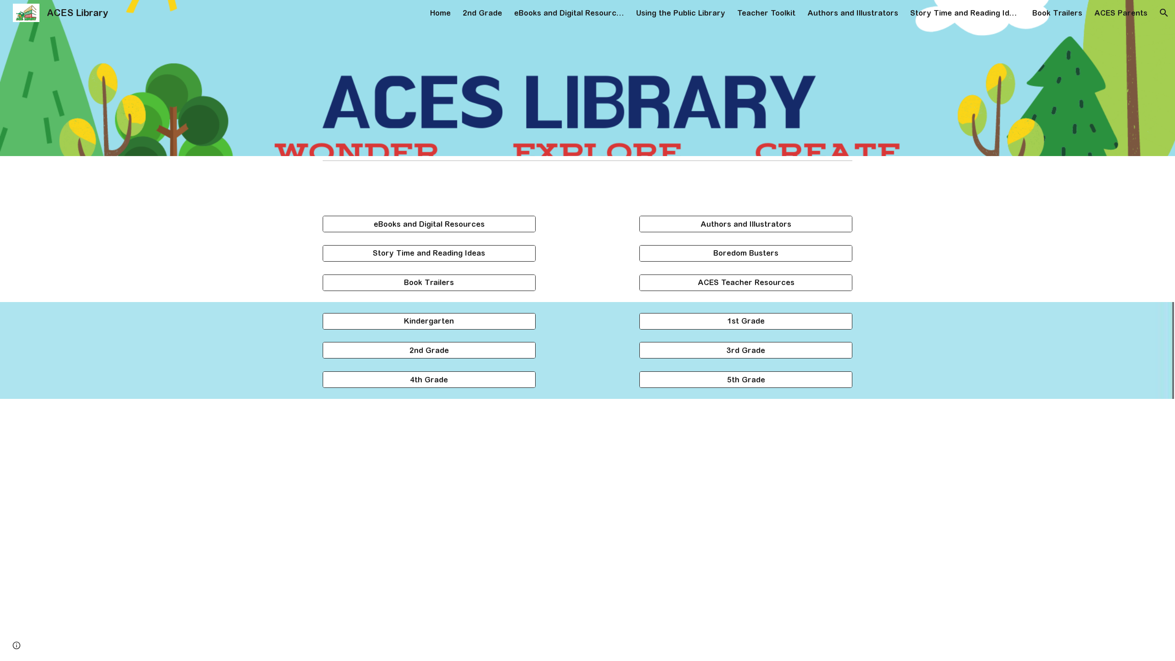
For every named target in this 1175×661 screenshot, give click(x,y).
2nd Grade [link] (482, 13)
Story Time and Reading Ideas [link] (965, 13)
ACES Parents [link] (1120, 13)
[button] (1164, 13)
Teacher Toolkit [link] (766, 13)
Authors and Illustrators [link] (852, 13)
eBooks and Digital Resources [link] (569, 13)
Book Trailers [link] (1057, 13)
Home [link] (440, 13)
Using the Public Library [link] (680, 13)
